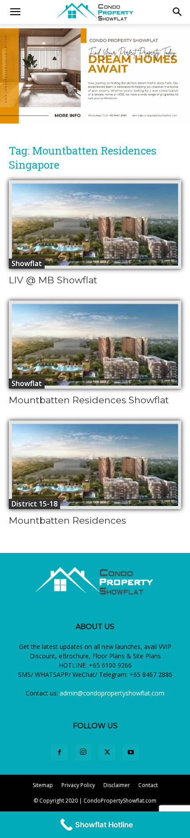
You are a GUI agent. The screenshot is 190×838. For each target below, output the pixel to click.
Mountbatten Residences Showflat (89, 399)
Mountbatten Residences (67, 520)
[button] (177, 12)
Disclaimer (116, 785)
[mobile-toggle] (15, 12)
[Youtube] (131, 752)
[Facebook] (59, 752)
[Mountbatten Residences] (95, 465)
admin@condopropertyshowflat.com (112, 693)
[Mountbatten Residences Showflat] (95, 345)
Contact (148, 785)
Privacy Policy (78, 785)
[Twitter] (107, 752)
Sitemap (43, 785)
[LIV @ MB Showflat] (95, 224)
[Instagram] (83, 752)
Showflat (26, 263)
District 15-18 (34, 504)
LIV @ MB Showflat (53, 280)
